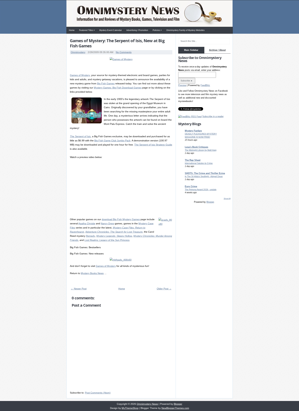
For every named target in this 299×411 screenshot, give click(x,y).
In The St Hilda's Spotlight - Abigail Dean (204, 176)
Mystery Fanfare (193, 130)
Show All (227, 198)
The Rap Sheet (192, 160)
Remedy (90, 236)
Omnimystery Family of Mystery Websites (185, 30)
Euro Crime (191, 186)
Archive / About (217, 50)
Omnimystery (78, 52)
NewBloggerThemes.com (175, 408)
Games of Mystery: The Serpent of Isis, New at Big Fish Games (117, 43)
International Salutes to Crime (199, 163)
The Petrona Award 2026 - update (200, 189)
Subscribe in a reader (213, 116)
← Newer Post (79, 288)
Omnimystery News (147, 404)
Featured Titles (87, 30)
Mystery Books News (92, 273)
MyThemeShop (130, 408)
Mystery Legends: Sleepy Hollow (114, 236)
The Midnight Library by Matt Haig (200, 150)
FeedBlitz (205, 85)
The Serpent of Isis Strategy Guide (153, 144)
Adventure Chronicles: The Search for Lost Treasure (114, 231)
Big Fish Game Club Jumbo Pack (112, 140)
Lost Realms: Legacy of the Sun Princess (106, 240)
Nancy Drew (107, 223)
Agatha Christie (86, 223)
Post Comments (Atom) (98, 392)
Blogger (210, 202)
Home (72, 30)
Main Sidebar (191, 50)
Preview (182, 85)
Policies (157, 30)
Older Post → (164, 288)
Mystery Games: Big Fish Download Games (118, 87)
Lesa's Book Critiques (196, 147)
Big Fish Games (106, 83)
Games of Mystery (80, 75)
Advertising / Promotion (137, 30)
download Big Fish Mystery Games (121, 219)
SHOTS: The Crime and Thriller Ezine (205, 173)
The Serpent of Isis (80, 136)
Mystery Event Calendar (110, 30)
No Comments (124, 52)
